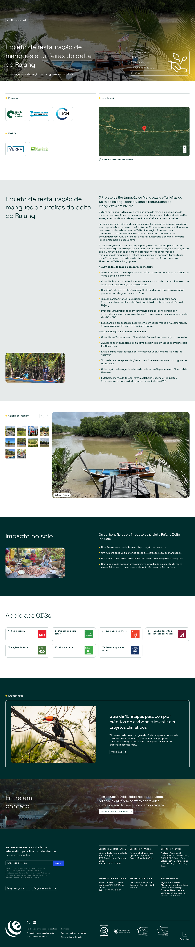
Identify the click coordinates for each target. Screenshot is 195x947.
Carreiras (65, 929)
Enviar (58, 863)
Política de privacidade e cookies (42, 929)
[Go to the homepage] (13, 931)
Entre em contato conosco (114, 811)
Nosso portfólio (19, 20)
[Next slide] (47, 416)
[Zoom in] (184, 147)
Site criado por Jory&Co (71, 937)
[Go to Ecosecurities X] (28, 923)
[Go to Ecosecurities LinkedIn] (34, 923)
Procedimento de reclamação (40, 933)
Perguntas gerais (15, 888)
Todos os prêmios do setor (73, 933)
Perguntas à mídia (42, 888)
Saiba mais (116, 752)
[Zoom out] (184, 151)
